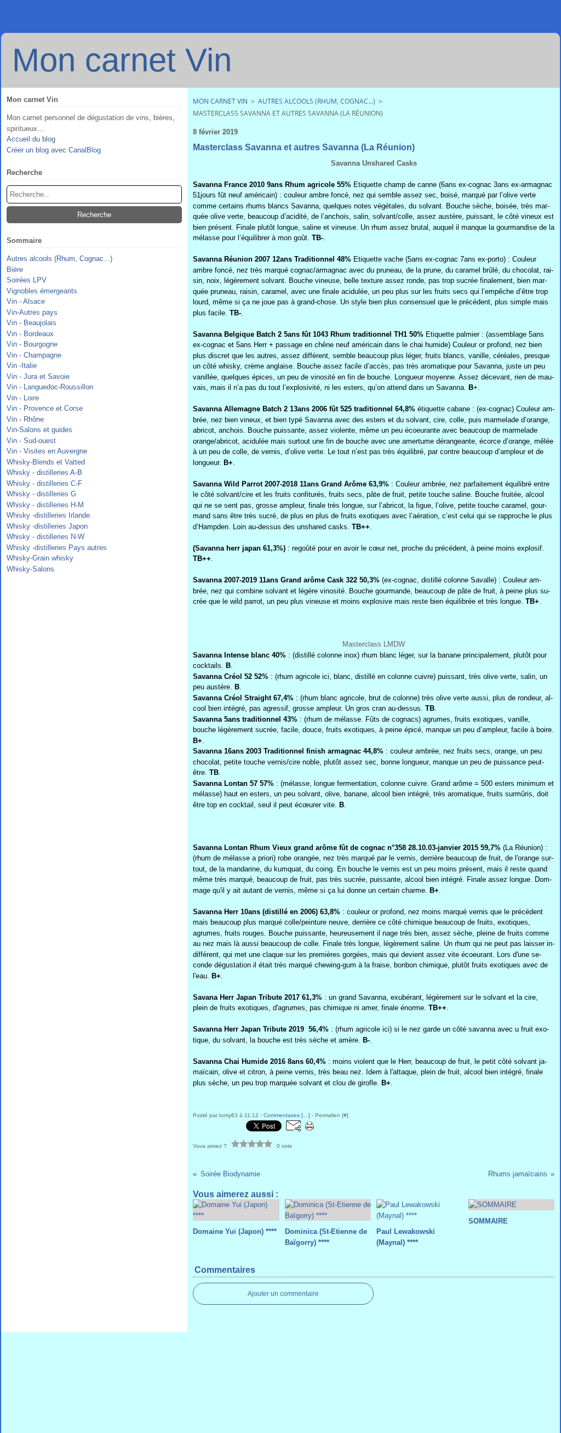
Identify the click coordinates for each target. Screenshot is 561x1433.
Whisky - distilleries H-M (45, 505)
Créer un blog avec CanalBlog (54, 150)
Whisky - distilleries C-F (44, 483)
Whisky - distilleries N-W (45, 537)
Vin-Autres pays (32, 312)
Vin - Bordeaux (30, 334)
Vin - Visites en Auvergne (47, 451)
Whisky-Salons (30, 569)
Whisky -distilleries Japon (47, 526)
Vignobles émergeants (42, 291)
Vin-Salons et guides (39, 430)
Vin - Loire (23, 398)
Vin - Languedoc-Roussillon (50, 387)
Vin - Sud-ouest (31, 441)
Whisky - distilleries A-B (44, 472)
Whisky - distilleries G (41, 494)
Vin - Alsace (26, 301)
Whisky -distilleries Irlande (48, 515)
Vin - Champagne (34, 355)
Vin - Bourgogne (32, 344)
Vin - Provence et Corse (45, 408)
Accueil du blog (31, 139)
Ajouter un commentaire (283, 1294)
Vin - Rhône (25, 419)
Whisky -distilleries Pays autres (57, 547)
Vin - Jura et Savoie (38, 376)
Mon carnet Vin (220, 101)
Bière (15, 269)
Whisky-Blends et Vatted (46, 462)
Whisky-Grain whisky (40, 558)
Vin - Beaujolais (31, 323)
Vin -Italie (22, 365)
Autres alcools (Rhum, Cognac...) (59, 258)
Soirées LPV (27, 280)
